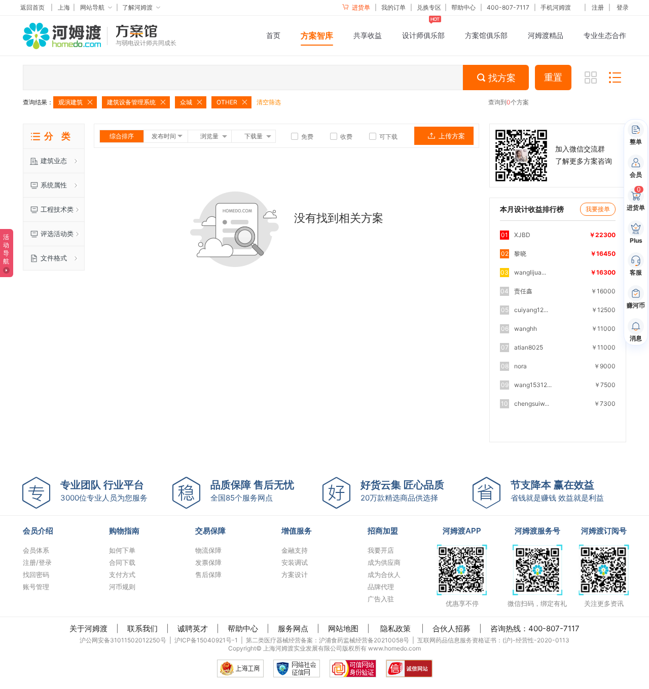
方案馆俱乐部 (486, 35)
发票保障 (208, 562)
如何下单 (122, 550)
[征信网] (296, 668)
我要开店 (381, 550)
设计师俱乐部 (423, 35)
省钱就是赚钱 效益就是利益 (557, 491)
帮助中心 (463, 7)
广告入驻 (381, 599)
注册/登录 (37, 562)
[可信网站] (353, 668)
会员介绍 (38, 530)
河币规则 (122, 587)
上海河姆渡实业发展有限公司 (302, 648)
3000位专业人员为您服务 (104, 491)
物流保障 (208, 550)
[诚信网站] (409, 668)
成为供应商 (384, 562)
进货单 (360, 7)
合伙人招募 (451, 628)
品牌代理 (381, 587)
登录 (623, 7)
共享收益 (367, 35)
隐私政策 (395, 628)
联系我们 (142, 628)
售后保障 (208, 574)
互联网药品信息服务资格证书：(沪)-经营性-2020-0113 (493, 640)
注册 (598, 7)
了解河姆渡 (137, 7)
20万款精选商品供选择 (402, 491)
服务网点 (293, 628)
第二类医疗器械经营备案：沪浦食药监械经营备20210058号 (327, 640)
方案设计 (294, 574)
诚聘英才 (192, 628)
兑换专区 (429, 7)
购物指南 (124, 530)
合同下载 (122, 562)
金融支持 (294, 550)
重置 (553, 77)
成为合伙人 (384, 574)
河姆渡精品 (545, 35)
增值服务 (296, 530)
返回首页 (32, 7)
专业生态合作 (605, 35)
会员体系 (36, 550)
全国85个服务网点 (252, 491)
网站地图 (343, 628)
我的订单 (393, 7)
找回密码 (36, 574)
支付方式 (122, 574)
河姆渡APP (462, 530)
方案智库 (317, 35)
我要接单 (598, 209)
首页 (273, 35)
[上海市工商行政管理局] (240, 668)
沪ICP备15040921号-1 (206, 640)
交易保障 (210, 530)
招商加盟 (383, 530)
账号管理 (36, 587)
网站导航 (92, 7)
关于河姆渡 (88, 628)
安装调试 (294, 562)
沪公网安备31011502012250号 (123, 640)
